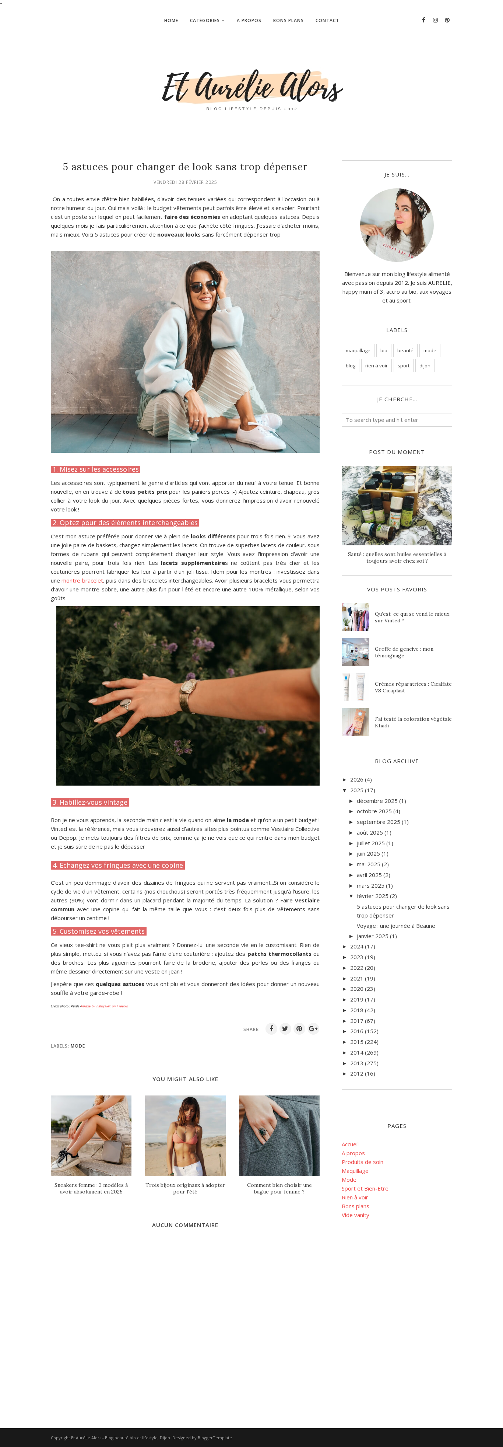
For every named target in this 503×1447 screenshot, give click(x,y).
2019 (356, 999)
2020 (356, 988)
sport (403, 365)
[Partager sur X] (285, 1029)
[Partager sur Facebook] (271, 1029)
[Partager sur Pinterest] (299, 1029)
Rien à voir (355, 1197)
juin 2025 (368, 853)
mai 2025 (368, 864)
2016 (356, 1031)
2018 (356, 1010)
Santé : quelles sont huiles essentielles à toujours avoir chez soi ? (397, 557)
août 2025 (370, 832)
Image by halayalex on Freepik (104, 1006)
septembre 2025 (378, 821)
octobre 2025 (374, 811)
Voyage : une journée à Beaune (396, 925)
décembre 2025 (377, 800)
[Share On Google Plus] (313, 1029)
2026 (356, 779)
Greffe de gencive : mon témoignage (404, 652)
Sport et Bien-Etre (365, 1188)
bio (383, 350)
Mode (349, 1179)
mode (78, 1046)
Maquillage (355, 1170)
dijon (424, 365)
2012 (356, 1073)
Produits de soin (362, 1161)
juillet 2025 (371, 843)
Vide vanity (355, 1215)
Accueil (350, 1144)
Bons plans (355, 1206)
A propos (353, 1153)
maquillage (358, 350)
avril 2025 (369, 874)
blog (350, 365)
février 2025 (372, 895)
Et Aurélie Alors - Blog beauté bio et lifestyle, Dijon (120, 1437)
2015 (356, 1041)
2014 (356, 1052)
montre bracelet (82, 580)
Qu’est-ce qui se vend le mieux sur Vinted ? (412, 617)
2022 (356, 967)
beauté (405, 350)
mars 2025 (370, 885)
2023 (356, 957)
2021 (356, 978)
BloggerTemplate (215, 1437)
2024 (356, 946)
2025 (356, 790)
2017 (356, 1020)
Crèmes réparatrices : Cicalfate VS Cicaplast (413, 687)
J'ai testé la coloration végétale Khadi (413, 722)
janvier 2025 (372, 936)
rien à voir (376, 365)
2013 (356, 1063)
